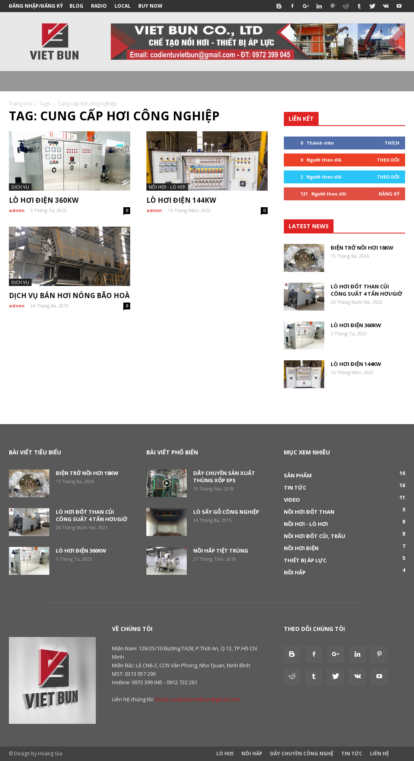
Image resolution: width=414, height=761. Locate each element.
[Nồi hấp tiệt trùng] (166, 561)
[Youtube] (399, 6)
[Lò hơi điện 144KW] (207, 161)
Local (122, 5)
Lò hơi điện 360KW (43, 200)
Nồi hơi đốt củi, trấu (314, 536)
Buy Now (150, 5)
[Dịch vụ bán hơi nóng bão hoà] (69, 256)
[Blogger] (279, 6)
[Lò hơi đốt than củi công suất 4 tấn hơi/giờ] (304, 297)
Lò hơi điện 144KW (181, 200)
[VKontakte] (386, 6)
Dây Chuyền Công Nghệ (302, 753)
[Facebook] (292, 6)
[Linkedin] (319, 6)
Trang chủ (20, 103)
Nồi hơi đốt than (309, 511)
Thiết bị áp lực (305, 560)
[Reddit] (346, 6)
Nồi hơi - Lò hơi (167, 187)
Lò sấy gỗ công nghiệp (226, 511)
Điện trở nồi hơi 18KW (362, 247)
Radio (99, 5)
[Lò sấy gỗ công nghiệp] (166, 522)
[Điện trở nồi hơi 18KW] (304, 258)
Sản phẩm (298, 475)
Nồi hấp (295, 572)
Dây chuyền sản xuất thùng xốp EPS (224, 476)
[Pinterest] (332, 6)
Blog (76, 5)
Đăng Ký (389, 194)
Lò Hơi (225, 753)
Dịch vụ (20, 187)
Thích (391, 143)
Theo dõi (388, 160)
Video (292, 499)
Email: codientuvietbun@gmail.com (197, 699)
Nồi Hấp (251, 753)
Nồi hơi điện (301, 548)
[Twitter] (372, 6)
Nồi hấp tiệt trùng (220, 550)
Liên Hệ (379, 753)
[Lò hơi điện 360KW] (69, 161)
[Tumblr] (359, 6)
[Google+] (306, 6)
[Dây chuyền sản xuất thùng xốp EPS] (166, 483)
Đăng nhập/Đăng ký (36, 5)
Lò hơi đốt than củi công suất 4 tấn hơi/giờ (366, 290)
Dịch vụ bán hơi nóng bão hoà (69, 295)
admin (17, 210)
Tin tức (295, 487)
